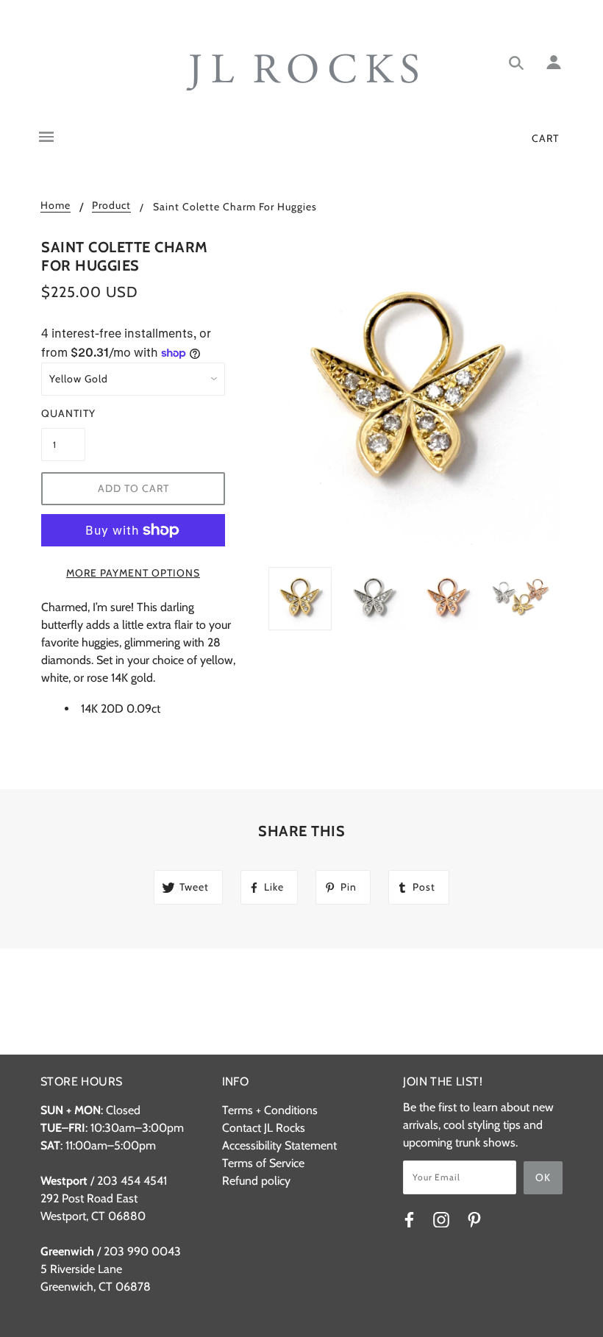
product (111, 206)
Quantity (63, 413)
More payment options (133, 573)
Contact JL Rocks (263, 1128)
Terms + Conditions (270, 1110)
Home (55, 206)
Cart (545, 138)
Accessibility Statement (279, 1145)
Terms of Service (263, 1163)
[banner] (302, 72)
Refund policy (256, 1181)
